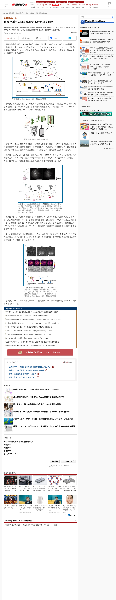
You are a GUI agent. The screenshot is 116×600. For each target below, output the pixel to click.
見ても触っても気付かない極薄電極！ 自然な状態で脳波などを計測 (29, 331)
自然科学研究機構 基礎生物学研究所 (18, 442)
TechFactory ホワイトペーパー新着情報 (18, 521)
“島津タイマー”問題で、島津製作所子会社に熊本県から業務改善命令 (41, 412)
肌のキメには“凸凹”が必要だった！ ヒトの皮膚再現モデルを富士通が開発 (31, 346)
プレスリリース (10, 454)
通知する (27, 38)
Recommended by (63, 515)
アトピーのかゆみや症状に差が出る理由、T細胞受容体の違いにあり (28, 334)
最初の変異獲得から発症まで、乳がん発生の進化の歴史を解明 (38, 397)
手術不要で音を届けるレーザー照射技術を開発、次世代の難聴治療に (29, 327)
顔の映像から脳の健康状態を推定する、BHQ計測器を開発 (37, 404)
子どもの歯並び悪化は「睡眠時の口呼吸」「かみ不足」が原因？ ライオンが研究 (33, 319)
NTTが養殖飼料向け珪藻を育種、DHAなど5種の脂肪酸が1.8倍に (27, 338)
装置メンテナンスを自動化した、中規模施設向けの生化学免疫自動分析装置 (44, 426)
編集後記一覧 (110, 148)
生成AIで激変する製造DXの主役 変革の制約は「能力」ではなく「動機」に (102, 126)
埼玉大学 (7, 445)
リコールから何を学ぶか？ (101, 133)
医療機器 (11, 13)
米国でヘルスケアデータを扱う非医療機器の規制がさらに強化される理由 (43, 419)
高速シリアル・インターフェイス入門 (91, 110)
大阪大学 (7, 448)
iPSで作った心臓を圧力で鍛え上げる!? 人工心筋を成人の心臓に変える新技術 (32, 312)
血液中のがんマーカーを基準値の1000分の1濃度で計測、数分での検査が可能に (32, 342)
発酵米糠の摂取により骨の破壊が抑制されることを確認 (36, 389)
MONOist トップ (68, 461)
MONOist (5, 13)
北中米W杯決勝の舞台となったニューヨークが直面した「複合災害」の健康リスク (33, 323)
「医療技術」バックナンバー (13, 309)
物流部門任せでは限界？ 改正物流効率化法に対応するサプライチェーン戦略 (31, 525)
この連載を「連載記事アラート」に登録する (42, 352)
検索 (112, 16)
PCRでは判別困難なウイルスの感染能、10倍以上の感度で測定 (27, 316)
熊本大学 (7, 451)
